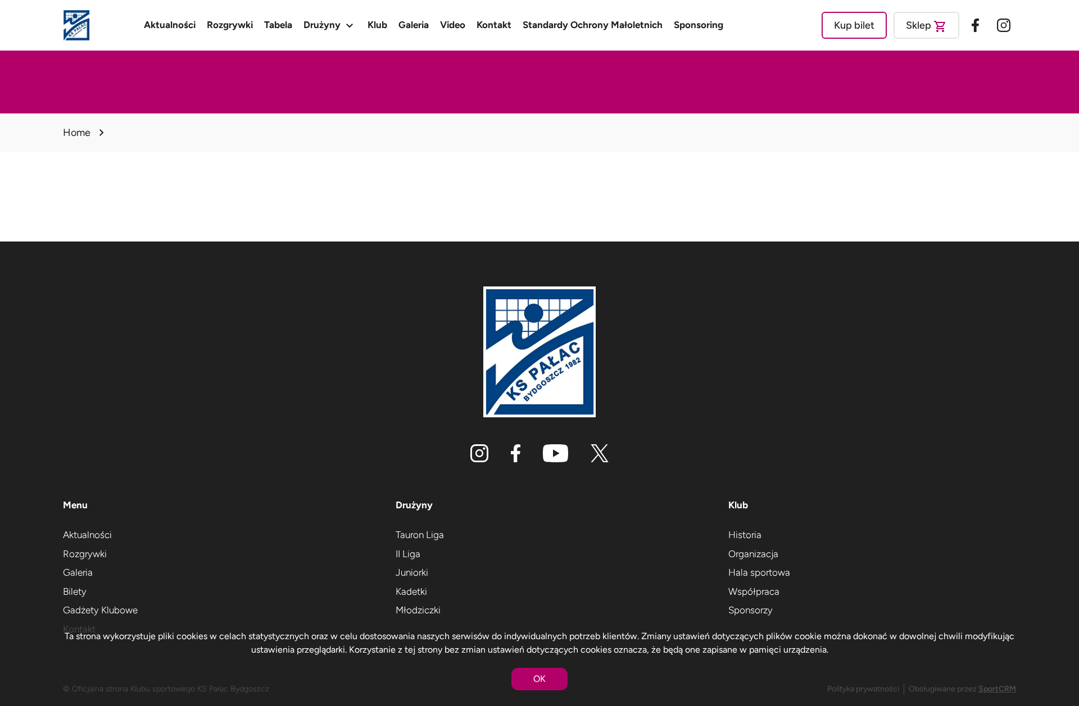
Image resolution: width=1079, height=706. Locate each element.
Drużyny (329, 25)
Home (76, 132)
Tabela (278, 24)
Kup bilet (854, 25)
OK (539, 678)
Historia (744, 534)
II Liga (408, 553)
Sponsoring (698, 24)
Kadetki (411, 591)
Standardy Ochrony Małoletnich (593, 24)
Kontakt (494, 24)
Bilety (75, 591)
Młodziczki (418, 610)
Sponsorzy (750, 610)
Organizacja (753, 553)
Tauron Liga (420, 534)
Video (452, 24)
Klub (377, 24)
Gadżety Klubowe (100, 610)
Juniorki (412, 572)
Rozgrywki (230, 24)
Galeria (413, 24)
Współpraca (753, 591)
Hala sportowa (759, 572)
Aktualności (170, 24)
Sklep (926, 26)
